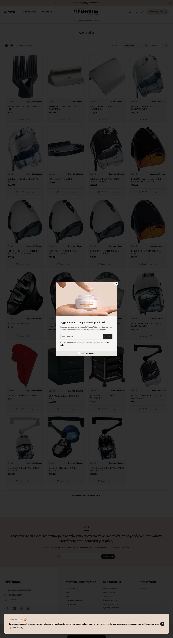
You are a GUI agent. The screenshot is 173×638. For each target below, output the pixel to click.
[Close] (116, 284)
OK (162, 624)
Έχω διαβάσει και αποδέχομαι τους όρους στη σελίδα (84, 344)
